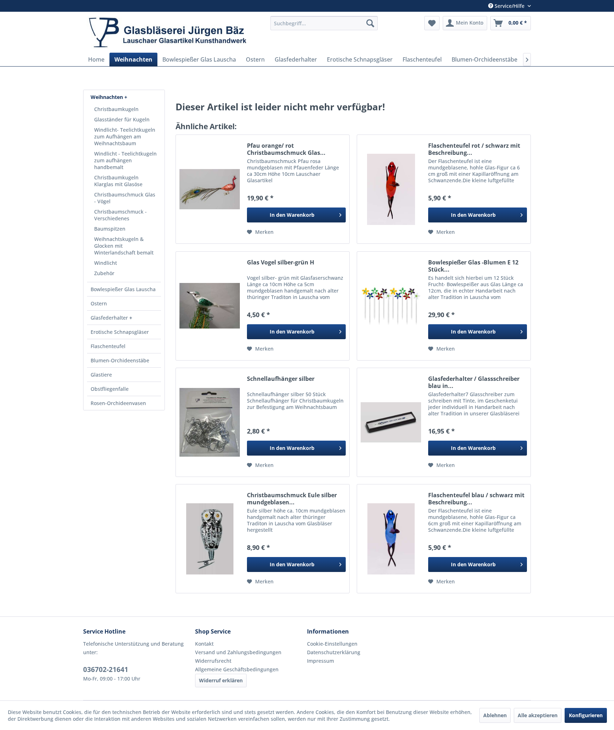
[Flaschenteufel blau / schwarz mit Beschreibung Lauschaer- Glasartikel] (391, 539)
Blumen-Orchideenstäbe (120, 360)
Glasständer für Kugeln (122, 119)
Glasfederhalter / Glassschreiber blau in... (473, 382)
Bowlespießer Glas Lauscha (123, 289)
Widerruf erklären (221, 680)
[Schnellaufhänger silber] (209, 422)
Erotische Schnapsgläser (120, 332)
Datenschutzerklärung (333, 652)
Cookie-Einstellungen (332, 643)
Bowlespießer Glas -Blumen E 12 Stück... (473, 266)
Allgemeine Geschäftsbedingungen (237, 669)
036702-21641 (105, 669)
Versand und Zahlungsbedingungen (238, 652)
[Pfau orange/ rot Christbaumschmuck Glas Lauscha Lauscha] (209, 189)
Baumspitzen (109, 228)
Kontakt (204, 643)
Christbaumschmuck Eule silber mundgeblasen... (292, 499)
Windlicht (105, 262)
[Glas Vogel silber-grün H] (209, 306)
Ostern (99, 303)
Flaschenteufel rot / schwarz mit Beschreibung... (474, 149)
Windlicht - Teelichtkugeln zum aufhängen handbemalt (125, 160)
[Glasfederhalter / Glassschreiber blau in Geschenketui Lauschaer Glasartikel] (391, 422)
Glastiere (101, 374)
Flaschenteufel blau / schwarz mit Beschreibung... (476, 499)
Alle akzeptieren (538, 715)
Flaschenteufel (108, 346)
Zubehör (104, 273)
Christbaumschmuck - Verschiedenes (120, 215)
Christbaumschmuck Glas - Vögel (124, 198)
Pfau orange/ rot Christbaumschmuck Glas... (286, 149)
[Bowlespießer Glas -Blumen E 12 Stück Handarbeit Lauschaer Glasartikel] (391, 306)
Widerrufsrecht (213, 660)
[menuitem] (324, 23)
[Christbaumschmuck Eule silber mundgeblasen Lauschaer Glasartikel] (209, 539)
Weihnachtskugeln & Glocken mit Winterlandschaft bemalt (124, 246)
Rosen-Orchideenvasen (118, 403)
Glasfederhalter (110, 317)
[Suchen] (370, 23)
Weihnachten (107, 97)
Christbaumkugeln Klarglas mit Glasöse (118, 181)
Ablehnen (495, 715)
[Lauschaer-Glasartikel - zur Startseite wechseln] (174, 32)
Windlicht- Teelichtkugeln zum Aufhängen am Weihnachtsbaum (124, 136)
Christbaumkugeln (116, 109)
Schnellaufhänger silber (280, 379)
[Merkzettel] (432, 23)
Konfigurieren (586, 715)
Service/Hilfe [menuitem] (509, 5)
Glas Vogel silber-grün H (280, 262)
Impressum (320, 660)
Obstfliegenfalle (110, 388)
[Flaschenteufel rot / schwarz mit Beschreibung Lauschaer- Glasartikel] (391, 189)
